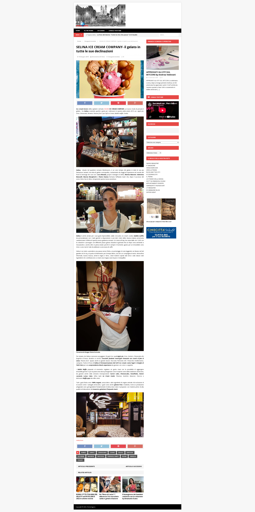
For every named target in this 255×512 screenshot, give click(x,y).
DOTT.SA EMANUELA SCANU (155, 181)
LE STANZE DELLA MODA (154, 179)
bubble (83, 452)
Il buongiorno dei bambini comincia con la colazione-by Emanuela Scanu (132, 496)
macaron (91, 456)
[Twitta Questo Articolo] (101, 103)
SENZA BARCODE (152, 168)
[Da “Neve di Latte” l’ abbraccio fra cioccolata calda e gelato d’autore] (110, 491)
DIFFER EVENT (151, 192)
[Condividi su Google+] (135, 103)
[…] (159, 89)
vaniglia (133, 456)
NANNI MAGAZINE (152, 163)
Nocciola (101, 456)
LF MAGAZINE (151, 188)
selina (124, 456)
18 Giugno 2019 (84, 57)
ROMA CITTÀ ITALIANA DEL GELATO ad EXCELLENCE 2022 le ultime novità (87, 496)
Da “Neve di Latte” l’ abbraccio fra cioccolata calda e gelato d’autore (109, 496)
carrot (92, 452)
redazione (79, 440)
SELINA (106, 109)
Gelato (120, 452)
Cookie (112, 452)
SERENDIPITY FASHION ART (155, 186)
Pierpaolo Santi (113, 456)
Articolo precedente (86, 466)
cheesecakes (102, 452)
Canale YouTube (115, 31)
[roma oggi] (127, 15)
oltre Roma (88, 31)
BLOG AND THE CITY (153, 172)
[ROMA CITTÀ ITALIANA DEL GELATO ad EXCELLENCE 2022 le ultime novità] (87, 491)
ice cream (81, 456)
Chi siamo (101, 31)
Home (78, 31)
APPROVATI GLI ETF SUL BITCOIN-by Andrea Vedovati (161, 73)
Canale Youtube (157, 97)
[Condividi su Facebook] (84, 103)
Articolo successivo (134, 466)
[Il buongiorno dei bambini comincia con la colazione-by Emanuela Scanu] (133, 491)
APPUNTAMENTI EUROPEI (155, 183)
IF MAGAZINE (150, 165)
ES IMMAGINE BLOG (153, 190)
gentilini (130, 452)
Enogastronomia (114, 57)
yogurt (80, 460)
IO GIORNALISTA (151, 174)
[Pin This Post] (118, 103)
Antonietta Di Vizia (98, 57)
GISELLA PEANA (151, 170)
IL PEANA (149, 177)
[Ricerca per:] (169, 35)
